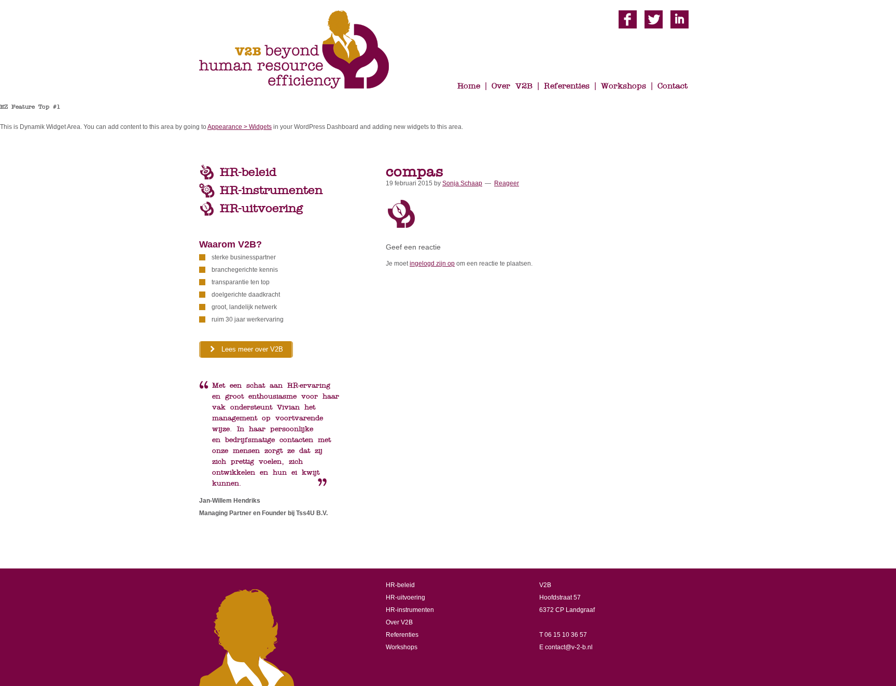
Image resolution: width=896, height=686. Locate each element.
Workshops (401, 647)
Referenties (402, 634)
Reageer (506, 183)
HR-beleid (248, 172)
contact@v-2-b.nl (569, 647)
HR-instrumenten (271, 190)
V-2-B (303, 50)
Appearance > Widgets (239, 126)
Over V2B (399, 622)
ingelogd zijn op (432, 263)
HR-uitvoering (261, 208)
